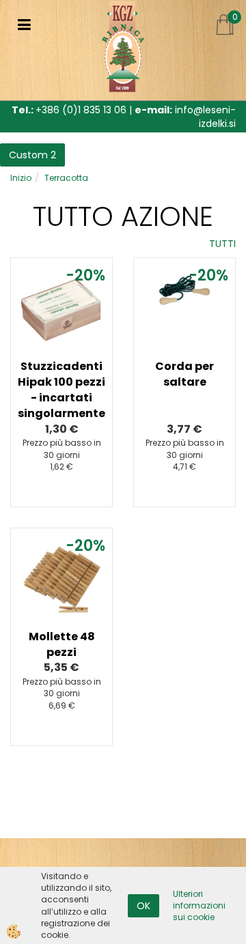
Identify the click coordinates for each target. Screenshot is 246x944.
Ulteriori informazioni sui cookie (199, 905)
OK (143, 906)
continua (61, 345)
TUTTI (222, 244)
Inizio (20, 178)
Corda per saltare (184, 374)
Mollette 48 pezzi (62, 644)
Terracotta (66, 178)
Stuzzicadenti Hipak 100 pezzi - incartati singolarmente (61, 389)
